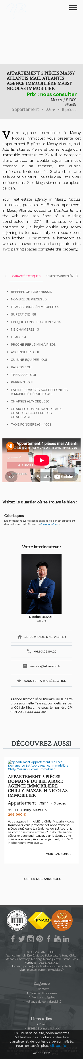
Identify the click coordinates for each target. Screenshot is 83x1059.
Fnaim (43, 1024)
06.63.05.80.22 (49, 962)
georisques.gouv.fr (50, 524)
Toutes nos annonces (41, 879)
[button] (41, 39)
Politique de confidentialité (43, 1001)
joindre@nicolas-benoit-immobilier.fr (47, 966)
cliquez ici (58, 1045)
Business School (43, 1028)
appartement (25, 109)
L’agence (41, 983)
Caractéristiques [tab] (26, 276)
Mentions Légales (43, 997)
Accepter (41, 1053)
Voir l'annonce (58, 854)
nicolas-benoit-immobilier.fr (45, 969)
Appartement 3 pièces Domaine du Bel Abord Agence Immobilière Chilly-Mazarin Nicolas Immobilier (38, 786)
